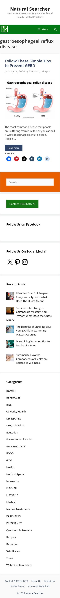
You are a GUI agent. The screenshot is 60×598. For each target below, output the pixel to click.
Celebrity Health (16, 411)
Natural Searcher (30, 9)
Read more (13, 147)
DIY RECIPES (13, 418)
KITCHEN (11, 488)
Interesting (12, 481)
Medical (11, 502)
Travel (10, 558)
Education (12, 432)
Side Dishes (13, 551)
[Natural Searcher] (4, 29)
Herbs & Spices (15, 474)
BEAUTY (11, 390)
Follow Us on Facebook (23, 224)
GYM (9, 460)
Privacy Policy (17, 585)
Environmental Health (19, 439)
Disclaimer (49, 581)
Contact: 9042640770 (16, 581)
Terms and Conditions (38, 585)
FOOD (10, 453)
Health (10, 467)
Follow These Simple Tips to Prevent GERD (28, 63)
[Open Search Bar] (55, 29)
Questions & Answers (19, 530)
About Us (36, 581)
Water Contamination (19, 565)
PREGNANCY (14, 523)
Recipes (11, 537)
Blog (9, 404)
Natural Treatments (18, 509)
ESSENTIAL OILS (15, 446)
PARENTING (13, 516)
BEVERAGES (13, 397)
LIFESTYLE (12, 495)
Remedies (12, 544)
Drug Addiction (15, 425)
